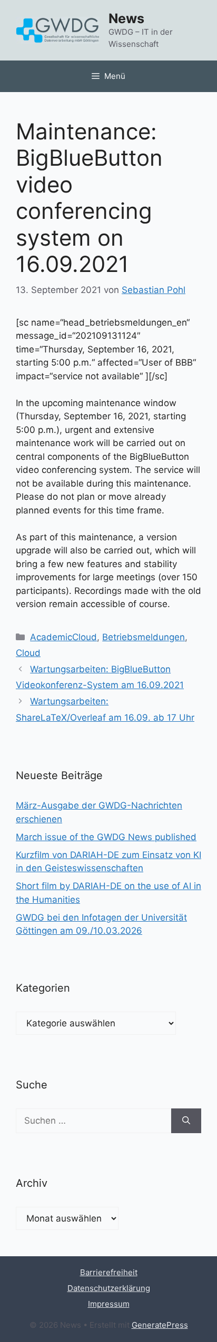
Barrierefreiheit (108, 1272)
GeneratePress (160, 1325)
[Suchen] (186, 1121)
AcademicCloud (63, 637)
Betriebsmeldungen (143, 637)
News (126, 18)
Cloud (28, 653)
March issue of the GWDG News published (106, 837)
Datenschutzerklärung (108, 1288)
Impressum (109, 1304)
